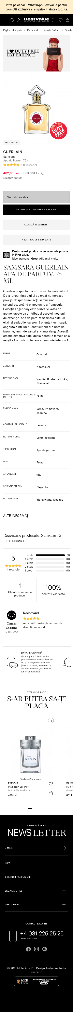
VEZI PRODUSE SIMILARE (36, 239)
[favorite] (60, 20)
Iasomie (58, 499)
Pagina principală (12, 30)
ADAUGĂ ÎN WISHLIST (36, 224)
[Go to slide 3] (36, 808)
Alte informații (16, 516)
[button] (50, 720)
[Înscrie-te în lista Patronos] (64, 848)
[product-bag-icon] (51, 793)
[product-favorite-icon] (51, 783)
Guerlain (12, 151)
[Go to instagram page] (36, 949)
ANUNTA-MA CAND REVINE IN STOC (36, 209)
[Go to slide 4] (39, 808)
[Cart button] (68, 20)
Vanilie (40, 379)
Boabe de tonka (57, 379)
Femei (40, 462)
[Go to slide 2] (33, 808)
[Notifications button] (53, 20)
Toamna (41, 413)
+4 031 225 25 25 (42, 933)
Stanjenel (42, 383)
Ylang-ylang (43, 499)
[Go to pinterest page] (44, 949)
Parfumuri (32, 30)
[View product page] (30, 751)
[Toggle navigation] (5, 20)
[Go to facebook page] (28, 949)
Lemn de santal (46, 437)
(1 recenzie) (30, 165)
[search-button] (12, 20)
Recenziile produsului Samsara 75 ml (32, 538)
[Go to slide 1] (30, 808)
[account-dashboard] (18, 20)
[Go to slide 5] (43, 808)
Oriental (41, 354)
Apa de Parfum (51, 30)
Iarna (39, 409)
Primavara (51, 409)
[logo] (36, 20)
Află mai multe (48, 258)
